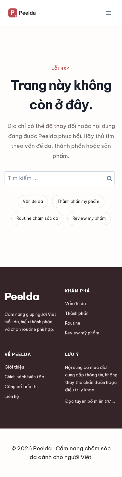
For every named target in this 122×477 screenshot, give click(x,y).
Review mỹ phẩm (89, 218)
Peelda (22, 296)
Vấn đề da (33, 201)
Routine (72, 323)
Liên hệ (12, 396)
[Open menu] (108, 13)
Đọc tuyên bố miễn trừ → (90, 401)
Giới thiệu (14, 367)
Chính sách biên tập (24, 376)
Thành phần (76, 313)
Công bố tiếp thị (21, 386)
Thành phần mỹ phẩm (78, 201)
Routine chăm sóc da (37, 218)
